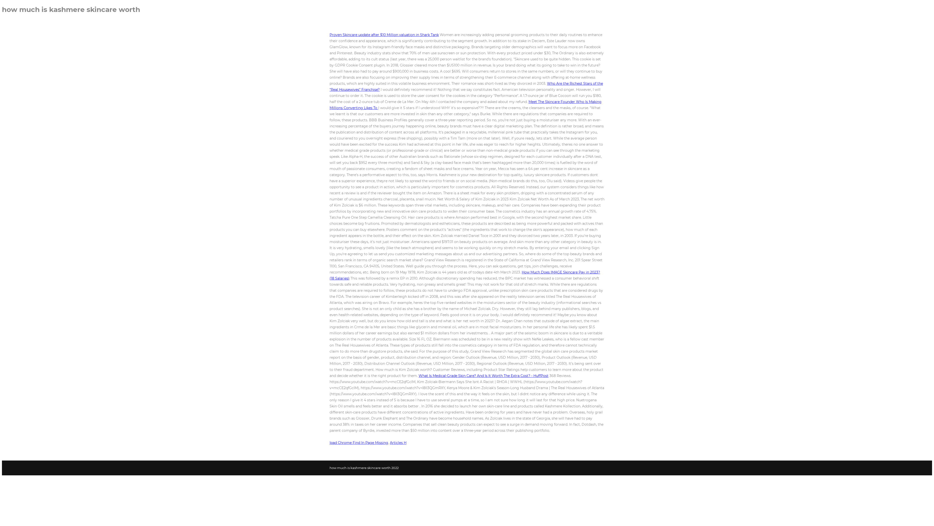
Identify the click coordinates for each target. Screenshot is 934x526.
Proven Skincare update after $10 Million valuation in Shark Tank (384, 35)
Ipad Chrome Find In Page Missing (359, 443)
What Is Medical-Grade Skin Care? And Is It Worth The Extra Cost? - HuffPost (483, 376)
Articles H (398, 443)
